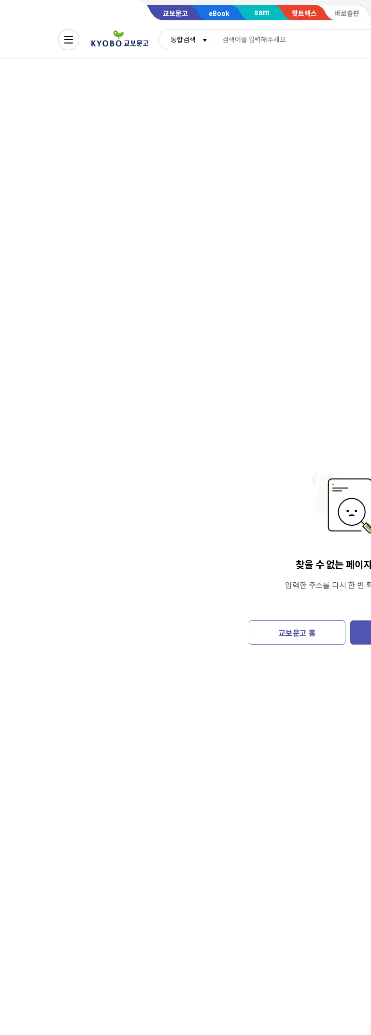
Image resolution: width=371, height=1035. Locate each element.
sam (262, 12)
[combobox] (186, 39)
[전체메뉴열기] (68, 39)
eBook (219, 13)
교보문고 (175, 13)
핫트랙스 (304, 13)
